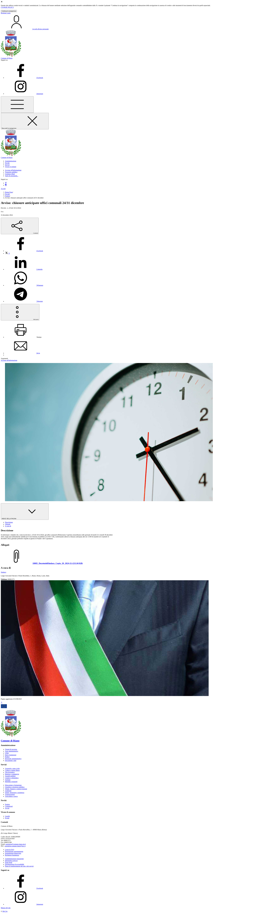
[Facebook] (6, 183)
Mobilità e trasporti (11, 781)
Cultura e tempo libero (12, 770)
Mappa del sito (5, 908)
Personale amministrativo (13, 759)
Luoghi (7, 816)
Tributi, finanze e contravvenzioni (16, 789)
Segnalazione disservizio (13, 853)
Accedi (3, 189)
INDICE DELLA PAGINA (9, 518)
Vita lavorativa (10, 772)
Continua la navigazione (9, 11)
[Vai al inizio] (1, 703)
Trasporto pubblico (11, 172)
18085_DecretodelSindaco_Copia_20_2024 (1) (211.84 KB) (58, 563)
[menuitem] (24, 251)
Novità (7, 194)
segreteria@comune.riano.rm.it (16, 844)
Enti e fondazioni (10, 755)
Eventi (7, 818)
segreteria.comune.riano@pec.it (15, 846)
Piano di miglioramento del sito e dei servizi (19, 866)
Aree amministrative (11, 751)
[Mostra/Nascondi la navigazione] (17, 104)
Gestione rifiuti (10, 174)
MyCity (5, 911)
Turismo (7, 780)
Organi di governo (11, 749)
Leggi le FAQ (9, 849)
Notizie (7, 196)
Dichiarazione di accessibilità (14, 864)
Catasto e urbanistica (11, 778)
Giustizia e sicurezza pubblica (14, 787)
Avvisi (7, 808)
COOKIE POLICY (7, 7)
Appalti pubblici (10, 776)
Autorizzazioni (10, 794)
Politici (7, 757)
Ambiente (8, 791)
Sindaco (3, 572)
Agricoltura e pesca (11, 796)
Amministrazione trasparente (14, 859)
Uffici (7, 753)
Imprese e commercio (12, 774)
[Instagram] (6, 185)
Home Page (9, 192)
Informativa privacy (11, 860)
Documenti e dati (10, 760)
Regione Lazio (5, 13)
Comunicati (9, 806)
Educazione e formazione (13, 785)
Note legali (8, 862)
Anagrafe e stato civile (12, 768)
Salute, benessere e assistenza (14, 792)
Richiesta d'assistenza (12, 855)
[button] (10, 161)
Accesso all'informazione (13, 170)
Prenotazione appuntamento (14, 851)
